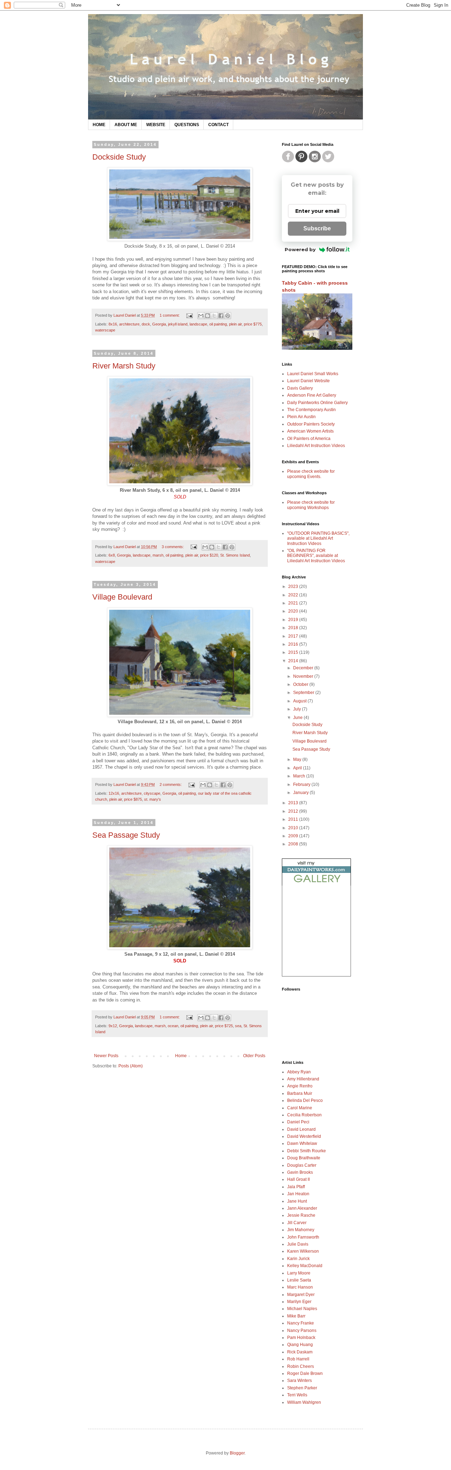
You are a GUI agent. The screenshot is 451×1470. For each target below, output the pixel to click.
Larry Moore (298, 1273)
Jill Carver (297, 1222)
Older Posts (254, 1055)
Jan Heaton (298, 1193)
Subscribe (317, 228)
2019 (293, 619)
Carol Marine (299, 1107)
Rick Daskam (300, 1352)
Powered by (300, 249)
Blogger (237, 1453)
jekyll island (177, 324)
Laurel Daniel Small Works (312, 373)
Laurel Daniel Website (308, 380)
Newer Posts (106, 1055)
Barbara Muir (299, 1093)
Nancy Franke (300, 1323)
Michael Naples (302, 1308)
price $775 (253, 324)
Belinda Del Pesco (305, 1100)
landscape (198, 324)
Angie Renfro (300, 1086)
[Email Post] (189, 315)
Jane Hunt (297, 1201)
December (303, 667)
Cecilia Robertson (304, 1114)
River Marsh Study (123, 365)
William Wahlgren (304, 1402)
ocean (173, 1026)
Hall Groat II (298, 1179)
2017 (293, 636)
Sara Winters (299, 1380)
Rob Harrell (298, 1359)
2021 (293, 603)
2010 (293, 827)
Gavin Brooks (300, 1172)
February (302, 784)
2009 (293, 835)
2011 (293, 819)
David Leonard (301, 1129)
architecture (129, 324)
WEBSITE (155, 124)
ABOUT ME (126, 124)
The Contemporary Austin (311, 409)
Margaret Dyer (301, 1294)
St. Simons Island (235, 555)
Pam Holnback (301, 1337)
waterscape (105, 330)
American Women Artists (310, 431)
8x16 (113, 324)
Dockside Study (119, 157)
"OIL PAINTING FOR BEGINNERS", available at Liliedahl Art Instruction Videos (316, 555)
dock (146, 324)
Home (181, 1055)
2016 (293, 644)
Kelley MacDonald (304, 1265)
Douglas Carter (301, 1165)
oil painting (218, 324)
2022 (293, 595)
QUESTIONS (186, 124)
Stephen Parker (302, 1387)
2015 (293, 652)
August (300, 701)
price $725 (224, 1026)
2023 (293, 586)
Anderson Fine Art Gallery (311, 395)
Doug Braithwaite (303, 1157)
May (297, 759)
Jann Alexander (302, 1208)
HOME (99, 124)
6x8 (112, 555)
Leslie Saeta (299, 1280)
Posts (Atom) (130, 1065)
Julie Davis (297, 1244)
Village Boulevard (122, 597)
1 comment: (170, 315)
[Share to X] (214, 315)
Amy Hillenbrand (303, 1079)
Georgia (159, 324)
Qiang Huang (300, 1344)
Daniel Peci (298, 1121)
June (298, 717)
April (298, 767)
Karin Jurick (298, 1258)
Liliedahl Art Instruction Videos (316, 445)
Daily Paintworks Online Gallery (317, 402)
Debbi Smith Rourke (306, 1150)
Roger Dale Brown (305, 1373)
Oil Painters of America (308, 438)
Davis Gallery (300, 388)
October (301, 684)
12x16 (114, 793)
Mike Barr (296, 1316)
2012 (293, 811)
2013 (293, 802)
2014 (293, 660)
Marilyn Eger (299, 1301)
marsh (158, 555)
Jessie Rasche (301, 1215)
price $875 (133, 799)
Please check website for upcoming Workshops (311, 505)
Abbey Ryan (299, 1071)
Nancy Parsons (301, 1330)
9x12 (113, 1026)
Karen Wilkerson (303, 1251)
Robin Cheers (300, 1366)
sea (238, 1026)
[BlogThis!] (207, 315)
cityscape (152, 793)
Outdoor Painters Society (311, 424)
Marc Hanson (300, 1287)
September (304, 692)
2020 (293, 611)
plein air (235, 324)
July (297, 709)
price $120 (209, 555)
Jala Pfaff (296, 1186)
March (299, 776)
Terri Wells (297, 1395)
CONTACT (218, 124)
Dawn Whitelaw (302, 1143)
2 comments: (171, 784)
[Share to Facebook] (220, 315)
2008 (293, 844)
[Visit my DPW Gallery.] (316, 884)
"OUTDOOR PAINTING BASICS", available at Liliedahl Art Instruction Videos (318, 538)
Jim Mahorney (300, 1229)
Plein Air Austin (301, 416)
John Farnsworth (303, 1237)
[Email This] (200, 315)
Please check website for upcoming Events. (311, 474)
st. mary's (152, 799)
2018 (293, 627)
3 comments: (173, 547)
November (303, 676)
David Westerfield (304, 1136)
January (301, 792)
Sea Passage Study (126, 835)
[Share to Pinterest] (227, 315)
